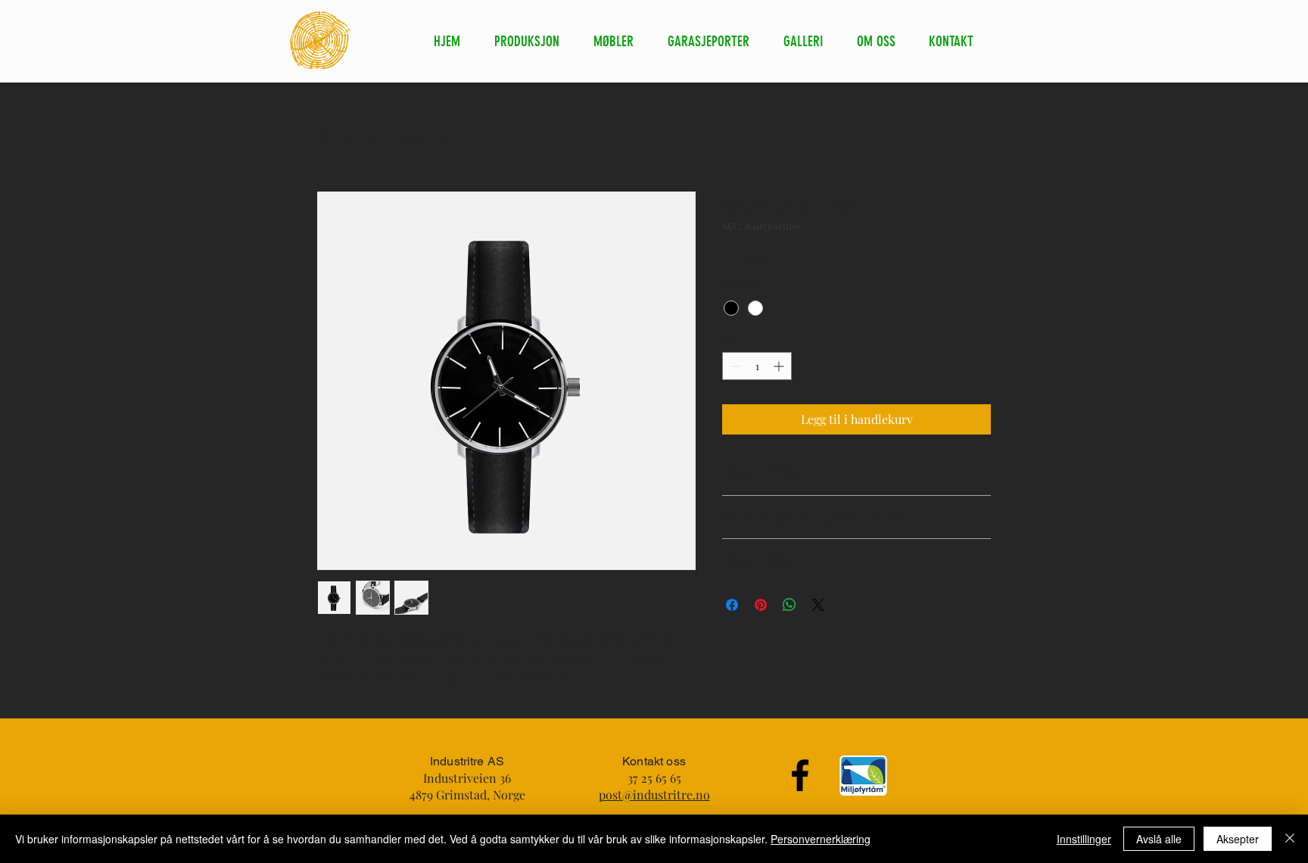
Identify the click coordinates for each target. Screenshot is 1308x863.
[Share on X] (818, 605)
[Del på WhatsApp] (789, 605)
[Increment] (780, 366)
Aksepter (1237, 838)
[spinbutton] (757, 366)
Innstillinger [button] (1084, 838)
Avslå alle (1159, 838)
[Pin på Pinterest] (761, 605)
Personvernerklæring (820, 838)
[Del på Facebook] (732, 605)
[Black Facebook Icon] (800, 775)
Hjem (331, 137)
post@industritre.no (654, 794)
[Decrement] (733, 366)
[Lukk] (1290, 839)
